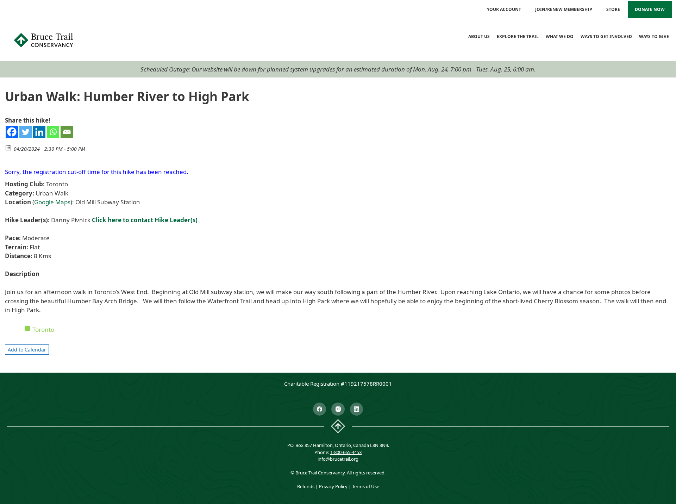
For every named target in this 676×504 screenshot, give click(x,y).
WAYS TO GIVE (654, 36)
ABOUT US (479, 36)
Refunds (305, 486)
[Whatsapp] (53, 132)
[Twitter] (25, 132)
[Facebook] (12, 132)
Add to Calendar (27, 349)
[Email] (67, 132)
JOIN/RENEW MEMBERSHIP (563, 9)
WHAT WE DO (560, 36)
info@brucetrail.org (338, 459)
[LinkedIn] (356, 409)
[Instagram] (338, 409)
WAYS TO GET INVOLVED (606, 36)
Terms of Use (365, 486)
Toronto (43, 329)
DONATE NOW (650, 9)
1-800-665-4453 (346, 452)
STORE (613, 9)
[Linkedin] (39, 132)
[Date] (8, 147)
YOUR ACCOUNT (504, 9)
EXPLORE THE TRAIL (518, 36)
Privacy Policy (333, 486)
